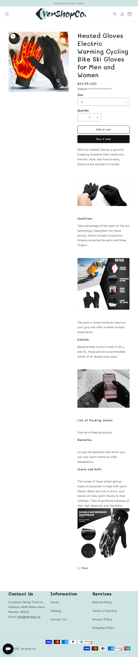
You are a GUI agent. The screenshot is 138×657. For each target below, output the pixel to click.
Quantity (83, 110)
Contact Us (58, 619)
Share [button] (84, 568)
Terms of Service (104, 611)
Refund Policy (102, 602)
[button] (7, 14)
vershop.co (28, 648)
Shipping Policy (103, 627)
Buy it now (103, 139)
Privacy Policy (102, 619)
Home (54, 602)
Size (80, 95)
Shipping (82, 88)
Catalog (55, 611)
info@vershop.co (28, 616)
